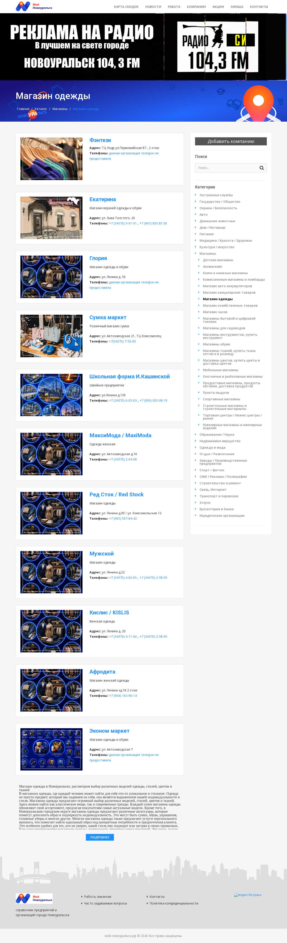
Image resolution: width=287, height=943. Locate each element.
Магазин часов (215, 312)
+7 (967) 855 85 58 (153, 223)
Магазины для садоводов (224, 328)
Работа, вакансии (97, 896)
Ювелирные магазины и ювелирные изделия (232, 426)
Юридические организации (222, 515)
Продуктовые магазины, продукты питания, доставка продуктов (231, 384)
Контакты (259, 6)
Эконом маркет (109, 731)
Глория (98, 258)
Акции (218, 6)
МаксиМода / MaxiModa (120, 435)
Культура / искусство (217, 247)
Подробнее (99, 837)
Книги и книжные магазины (225, 273)
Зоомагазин (212, 266)
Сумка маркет (107, 317)
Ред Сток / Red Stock (116, 494)
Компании (196, 6)
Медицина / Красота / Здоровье (226, 240)
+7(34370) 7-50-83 (122, 341)
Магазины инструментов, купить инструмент (230, 336)
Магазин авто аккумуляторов (227, 286)
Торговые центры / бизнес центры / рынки (232, 417)
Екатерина (102, 199)
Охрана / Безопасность (218, 208)
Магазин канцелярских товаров (229, 292)
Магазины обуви (216, 344)
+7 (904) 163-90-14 (123, 695)
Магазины (59, 108)
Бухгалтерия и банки (217, 509)
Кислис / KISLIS (109, 612)
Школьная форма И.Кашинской (129, 376)
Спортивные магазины (221, 399)
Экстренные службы (216, 195)
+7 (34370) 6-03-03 (123, 400)
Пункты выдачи (216, 392)
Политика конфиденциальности (174, 903)
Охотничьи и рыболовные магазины (233, 376)
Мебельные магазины (220, 370)
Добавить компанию (231, 141)
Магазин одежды (218, 299)
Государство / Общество (220, 201)
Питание (207, 234)
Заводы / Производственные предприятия (223, 462)
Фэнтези (100, 140)
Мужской (101, 554)
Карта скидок (126, 6)
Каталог (41, 108)
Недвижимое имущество (220, 441)
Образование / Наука (217, 434)
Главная (23, 108)
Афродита (102, 672)
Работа (174, 6)
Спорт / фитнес (212, 470)
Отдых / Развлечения (217, 454)
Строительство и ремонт (220, 483)
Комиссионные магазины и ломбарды (234, 279)
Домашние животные (217, 221)
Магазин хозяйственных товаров (230, 305)
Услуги (205, 502)
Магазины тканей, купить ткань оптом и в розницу (229, 352)
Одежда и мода (213, 447)
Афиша (237, 6)
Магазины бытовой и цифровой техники (229, 320)
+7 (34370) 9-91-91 (123, 223)
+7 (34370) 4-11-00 (123, 636)
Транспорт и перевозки (219, 496)
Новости (153, 6)
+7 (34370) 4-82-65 (123, 577)
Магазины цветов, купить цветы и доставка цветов (231, 362)
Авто (204, 214)
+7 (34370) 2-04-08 (123, 459)
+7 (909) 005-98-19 (153, 400)
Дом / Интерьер (212, 227)
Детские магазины (218, 260)
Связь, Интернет (213, 489)
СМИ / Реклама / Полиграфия (223, 476)
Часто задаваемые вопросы (105, 903)
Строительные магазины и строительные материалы (225, 407)
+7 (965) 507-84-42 (123, 518)
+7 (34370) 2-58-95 (153, 577)
